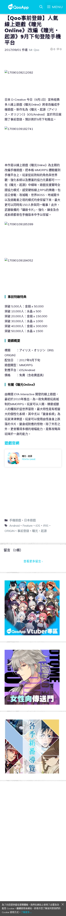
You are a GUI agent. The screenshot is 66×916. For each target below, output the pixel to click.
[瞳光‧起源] (33, 458)
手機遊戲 (15, 520)
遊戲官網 (12, 443)
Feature (28, 525)
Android (14, 525)
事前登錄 (23, 531)
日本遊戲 (30, 520)
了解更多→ (26, 912)
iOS (38, 525)
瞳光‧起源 (39, 531)
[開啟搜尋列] (41, 7)
